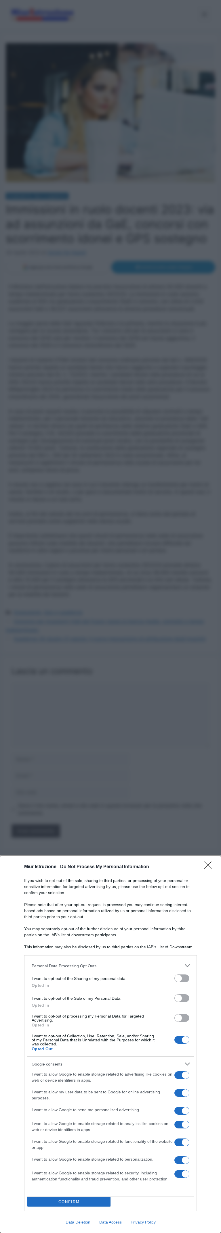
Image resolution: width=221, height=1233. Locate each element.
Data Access (110, 1222)
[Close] (209, 867)
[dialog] (110, 1044)
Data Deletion (78, 1222)
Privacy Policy (143, 1222)
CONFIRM (69, 1202)
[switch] (181, 978)
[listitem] (110, 966)
